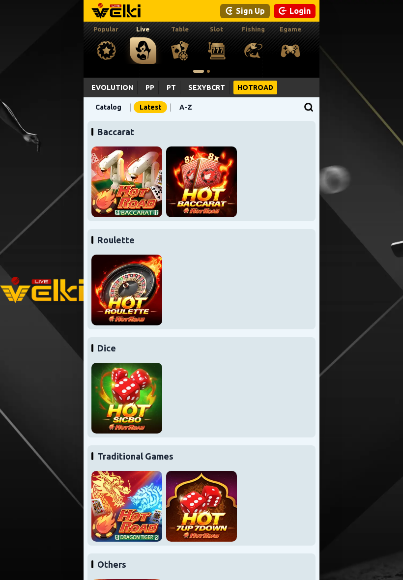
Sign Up (250, 10)
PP (149, 87)
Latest (150, 107)
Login (300, 10)
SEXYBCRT (206, 87)
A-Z (185, 107)
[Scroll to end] (208, 71)
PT (171, 87)
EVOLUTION (112, 87)
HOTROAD (255, 87)
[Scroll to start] (198, 71)
